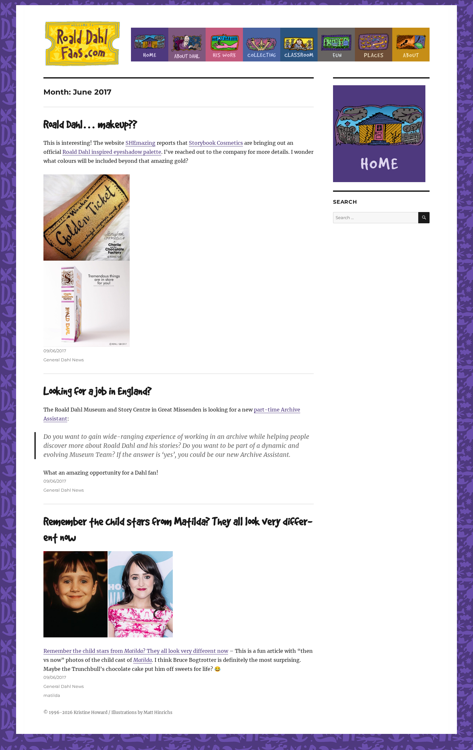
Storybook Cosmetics (216, 143)
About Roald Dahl (187, 44)
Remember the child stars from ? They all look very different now (135, 651)
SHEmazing (140, 143)
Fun (336, 44)
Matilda (142, 660)
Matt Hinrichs (158, 712)
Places (373, 44)
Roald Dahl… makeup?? (90, 124)
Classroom (299, 44)
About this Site (411, 44)
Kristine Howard (90, 712)
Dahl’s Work (224, 44)
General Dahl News (63, 359)
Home (149, 44)
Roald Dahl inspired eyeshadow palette (111, 152)
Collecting (261, 44)
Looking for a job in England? (97, 390)
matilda (51, 695)
